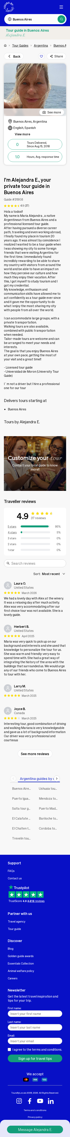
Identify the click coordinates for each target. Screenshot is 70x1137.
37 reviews (38, 518)
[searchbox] (37, 563)
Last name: (14, 1022)
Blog (10, 948)
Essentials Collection (21, 963)
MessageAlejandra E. (35, 1129)
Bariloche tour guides (49, 818)
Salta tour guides (22, 808)
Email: (11, 1035)
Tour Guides (20, 45)
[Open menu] (61, 7)
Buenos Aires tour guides (22, 788)
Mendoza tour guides (49, 798)
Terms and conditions (35, 1110)
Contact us (15, 878)
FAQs (11, 871)
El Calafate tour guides (22, 818)
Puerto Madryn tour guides (49, 808)
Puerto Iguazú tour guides (22, 798)
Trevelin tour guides (22, 838)
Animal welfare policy (21, 971)
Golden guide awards (21, 956)
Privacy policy (35, 1117)
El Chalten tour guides (22, 828)
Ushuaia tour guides (49, 788)
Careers (13, 978)
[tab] (39, 778)
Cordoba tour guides (49, 828)
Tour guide (14, 929)
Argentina (41, 45)
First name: (14, 1008)
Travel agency (16, 921)
